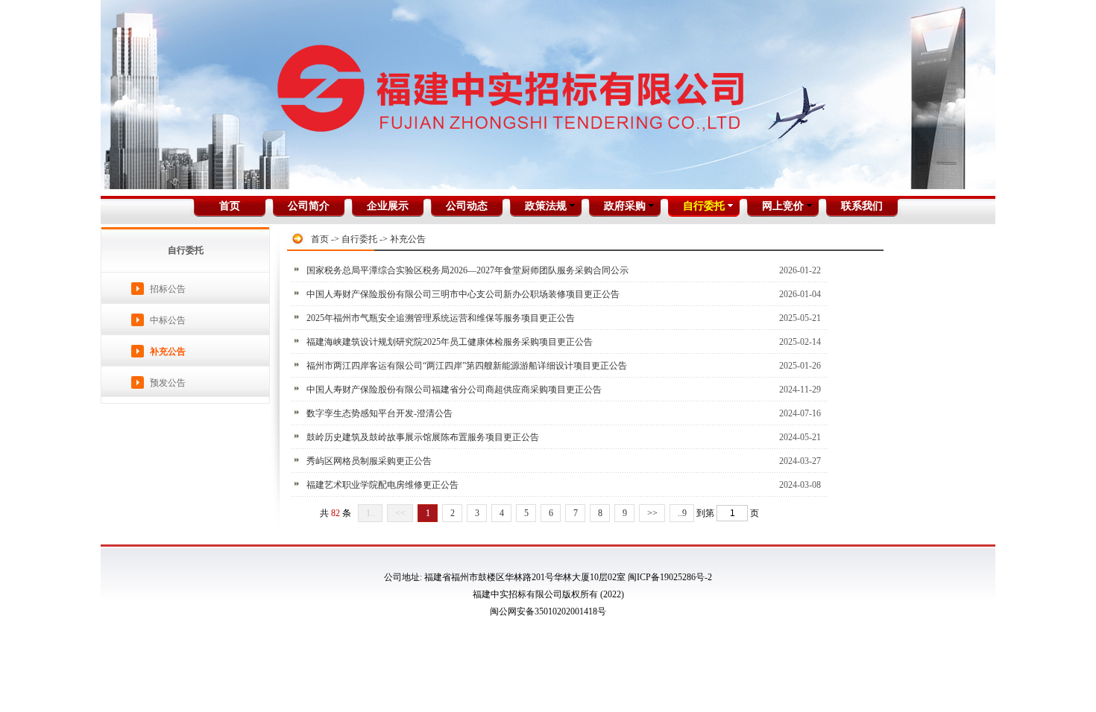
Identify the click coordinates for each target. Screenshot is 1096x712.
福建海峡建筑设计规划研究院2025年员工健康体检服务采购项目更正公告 (449, 342)
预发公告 (168, 383)
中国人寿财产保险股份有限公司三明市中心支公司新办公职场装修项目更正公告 (463, 294)
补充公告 (168, 351)
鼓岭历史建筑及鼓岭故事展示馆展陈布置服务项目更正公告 (422, 437)
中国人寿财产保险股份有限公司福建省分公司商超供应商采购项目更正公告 (454, 389)
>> (652, 513)
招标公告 (168, 289)
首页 (320, 239)
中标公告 (168, 320)
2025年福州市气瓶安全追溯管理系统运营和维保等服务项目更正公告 (440, 318)
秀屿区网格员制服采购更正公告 (369, 461)
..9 (682, 513)
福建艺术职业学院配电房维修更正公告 (382, 485)
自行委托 (359, 239)
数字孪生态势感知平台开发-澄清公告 (379, 413)
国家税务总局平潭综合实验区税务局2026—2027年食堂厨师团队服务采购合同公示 (467, 270)
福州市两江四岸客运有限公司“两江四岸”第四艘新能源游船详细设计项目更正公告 (466, 365)
